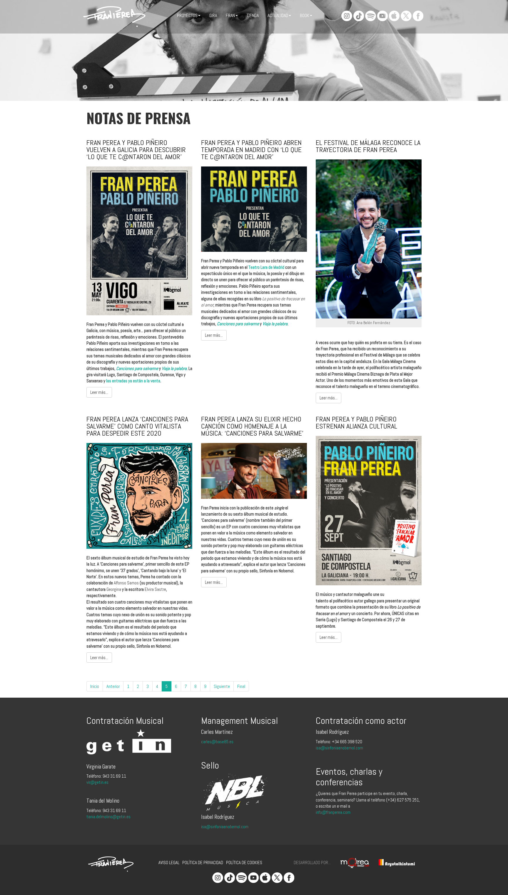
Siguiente (222, 686)
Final (241, 686)
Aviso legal (168, 862)
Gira (213, 15)
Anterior (113, 686)
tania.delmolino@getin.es (108, 816)
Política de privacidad (202, 862)
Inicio (94, 686)
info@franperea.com (333, 812)
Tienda (253, 15)
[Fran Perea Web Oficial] (114, 16)
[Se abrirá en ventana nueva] (350, 862)
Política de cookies (244, 862)
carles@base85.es (217, 741)
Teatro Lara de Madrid (266, 267)
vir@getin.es (97, 782)
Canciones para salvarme (137, 368)
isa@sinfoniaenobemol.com (224, 826)
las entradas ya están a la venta (133, 381)
